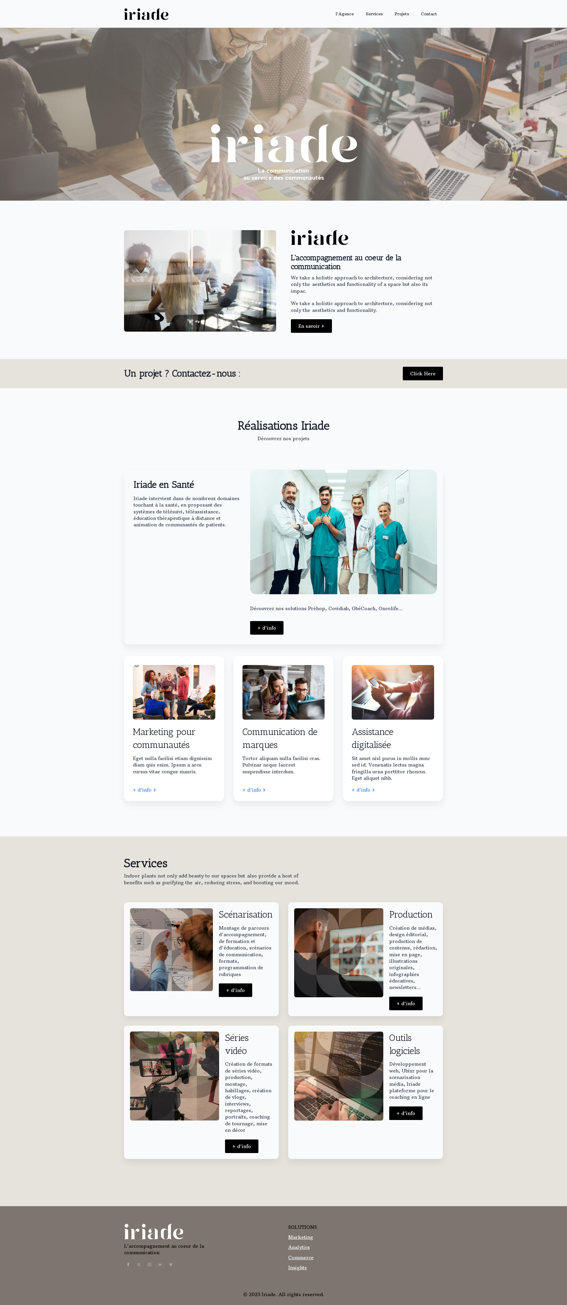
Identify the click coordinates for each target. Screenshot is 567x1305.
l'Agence (344, 14)
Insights (297, 1267)
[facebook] (128, 1264)
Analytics (299, 1247)
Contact (429, 14)
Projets (402, 14)
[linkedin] (160, 1264)
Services (374, 14)
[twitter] (139, 1264)
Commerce (301, 1257)
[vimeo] (171, 1264)
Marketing (300, 1237)
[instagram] (149, 1264)
